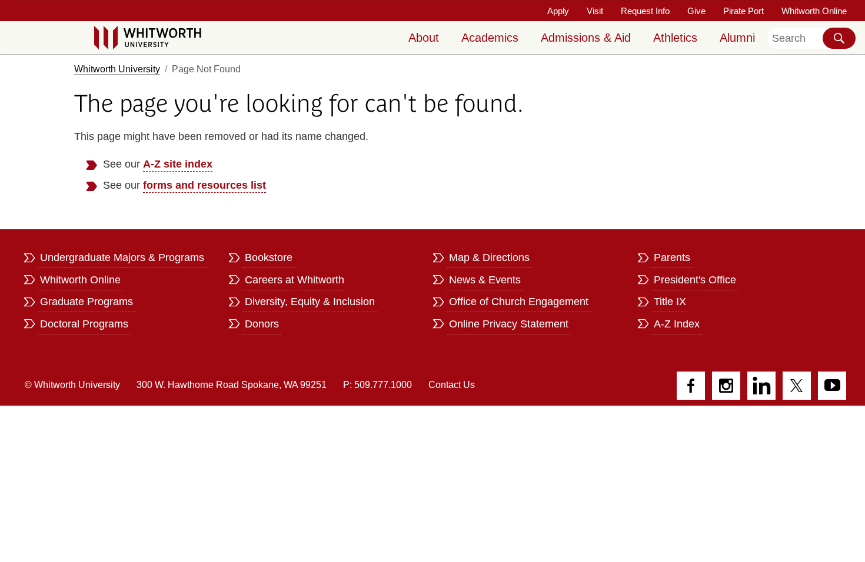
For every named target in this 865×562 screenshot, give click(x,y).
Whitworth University (117, 69)
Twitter (797, 386)
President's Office (695, 280)
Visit (595, 11)
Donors (262, 324)
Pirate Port (743, 11)
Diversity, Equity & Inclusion (310, 301)
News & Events (485, 280)
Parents (672, 257)
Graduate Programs (86, 301)
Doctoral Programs (84, 324)
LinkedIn (761, 386)
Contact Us (451, 385)
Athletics (675, 37)
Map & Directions (489, 257)
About (423, 37)
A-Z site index (177, 164)
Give (696, 11)
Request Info (645, 11)
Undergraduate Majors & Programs (122, 257)
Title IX (670, 301)
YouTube (832, 386)
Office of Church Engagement (518, 301)
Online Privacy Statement (508, 324)
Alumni (737, 37)
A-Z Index (677, 324)
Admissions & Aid (586, 37)
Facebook (691, 386)
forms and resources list (204, 185)
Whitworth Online (814, 11)
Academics (489, 37)
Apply (558, 11)
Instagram (726, 386)
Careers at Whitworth (294, 280)
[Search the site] (839, 38)
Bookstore (268, 257)
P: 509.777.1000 (377, 385)
